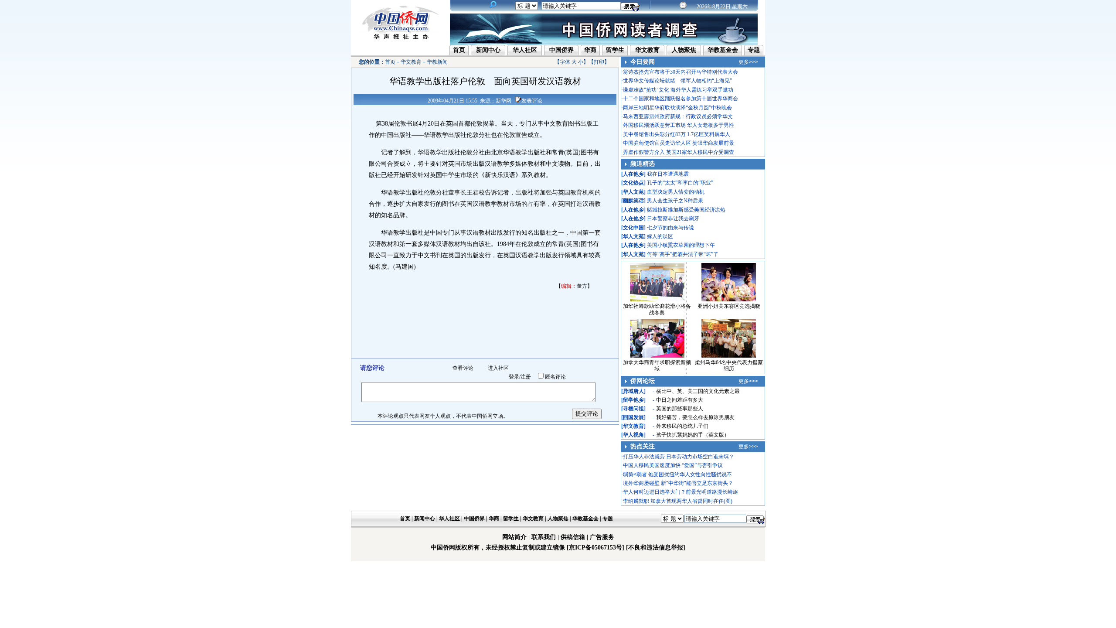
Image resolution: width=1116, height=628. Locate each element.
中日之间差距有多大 (679, 400)
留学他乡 (633, 400)
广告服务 (602, 537)
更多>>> (748, 62)
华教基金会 (723, 50)
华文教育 (647, 50)
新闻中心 (488, 50)
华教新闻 (437, 62)
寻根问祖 (633, 409)
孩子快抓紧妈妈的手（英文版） (692, 435)
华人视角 (633, 435)
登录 (514, 377)
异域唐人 (633, 391)
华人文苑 (633, 192)
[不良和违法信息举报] (655, 547)
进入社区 (498, 368)
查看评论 (463, 368)
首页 (459, 50)
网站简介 (514, 537)
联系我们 (543, 537)
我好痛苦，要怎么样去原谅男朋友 (695, 417)
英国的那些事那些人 (679, 409)
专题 (754, 50)
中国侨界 (561, 50)
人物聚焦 (684, 50)
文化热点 (633, 183)
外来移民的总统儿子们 (682, 426)
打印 (599, 62)
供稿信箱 (573, 537)
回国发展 (633, 417)
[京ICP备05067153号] (595, 547)
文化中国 (633, 228)
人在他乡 (633, 174)
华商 (590, 50)
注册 (526, 377)
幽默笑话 (633, 201)
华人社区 (525, 50)
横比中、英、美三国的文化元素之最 (698, 391)
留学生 (615, 50)
